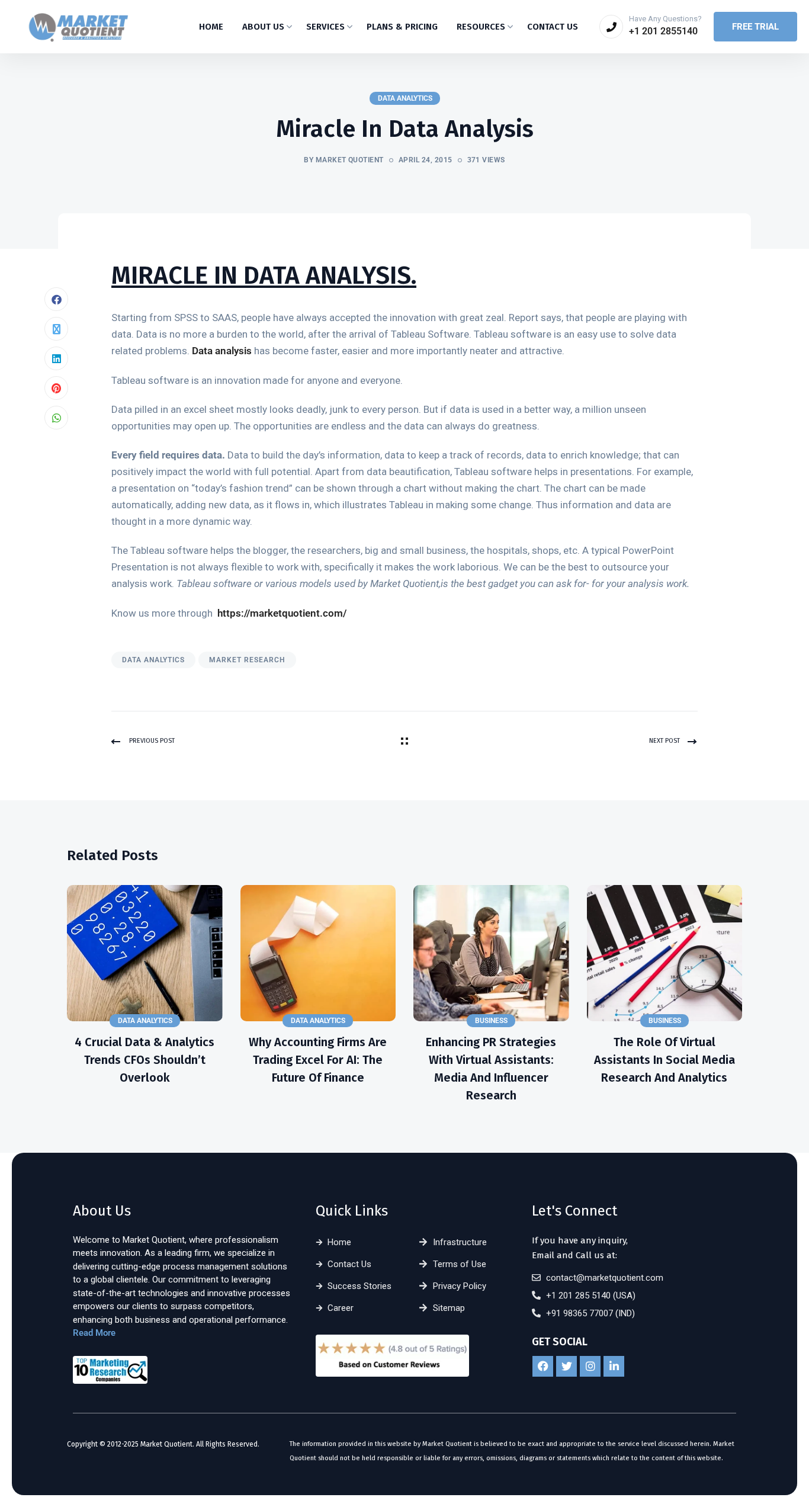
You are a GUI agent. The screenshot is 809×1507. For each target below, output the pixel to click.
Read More (94, 1333)
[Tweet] (56, 329)
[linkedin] (613, 1366)
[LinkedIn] (56, 358)
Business (491, 1021)
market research (247, 660)
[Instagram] (590, 1366)
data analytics (153, 660)
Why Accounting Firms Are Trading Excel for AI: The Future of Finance (318, 1060)
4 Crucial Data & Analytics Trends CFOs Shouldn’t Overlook (144, 1060)
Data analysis (222, 351)
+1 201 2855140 (663, 31)
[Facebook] (56, 299)
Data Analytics (405, 98)
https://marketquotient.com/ (281, 613)
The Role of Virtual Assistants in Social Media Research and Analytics (664, 1060)
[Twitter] (566, 1366)
